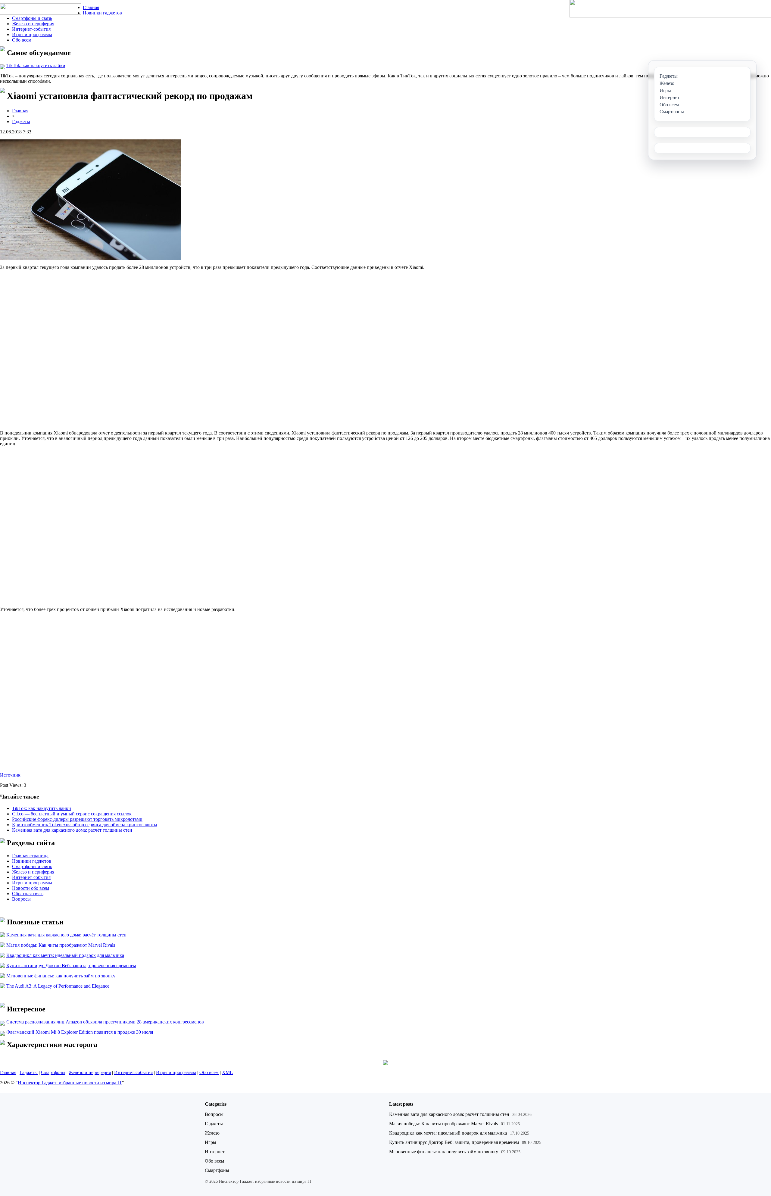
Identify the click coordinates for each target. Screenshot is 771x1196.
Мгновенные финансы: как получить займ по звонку (60, 975)
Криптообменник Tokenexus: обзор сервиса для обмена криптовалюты (84, 824)
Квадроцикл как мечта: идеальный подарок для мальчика (65, 955)
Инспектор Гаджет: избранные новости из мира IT (70, 1082)
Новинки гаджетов (102, 12)
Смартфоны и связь (32, 18)
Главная (91, 7)
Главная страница (30, 855)
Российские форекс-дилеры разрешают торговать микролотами (77, 819)
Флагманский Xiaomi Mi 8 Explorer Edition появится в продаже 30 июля (79, 1032)
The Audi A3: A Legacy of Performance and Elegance (57, 986)
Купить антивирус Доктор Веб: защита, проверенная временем (71, 965)
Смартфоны (53, 1072)
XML (227, 1072)
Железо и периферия (33, 23)
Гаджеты (21, 121)
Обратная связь (27, 893)
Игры (210, 1142)
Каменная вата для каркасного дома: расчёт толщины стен (72, 830)
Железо (212, 1132)
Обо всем (21, 39)
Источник (10, 774)
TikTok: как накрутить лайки (35, 65)
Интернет (215, 1151)
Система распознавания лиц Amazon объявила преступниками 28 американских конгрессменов (105, 1021)
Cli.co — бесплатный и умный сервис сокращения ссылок (72, 813)
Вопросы (21, 899)
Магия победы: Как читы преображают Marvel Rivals (60, 945)
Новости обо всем (30, 888)
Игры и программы (32, 34)
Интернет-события (31, 29)
